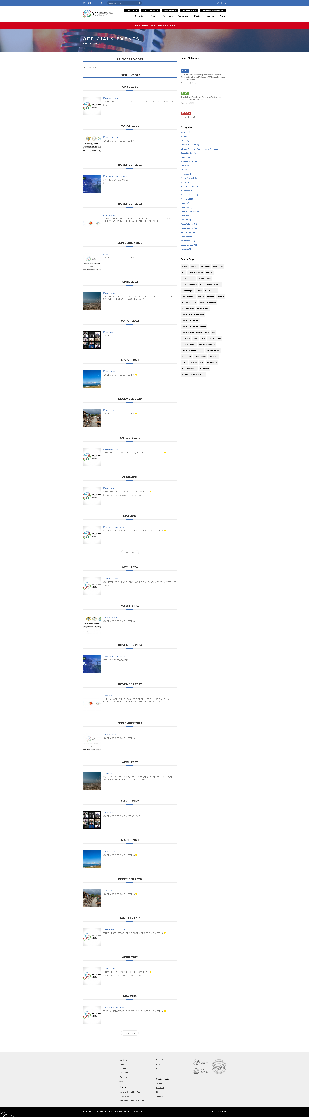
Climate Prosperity (189, 10)
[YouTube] (221, 3)
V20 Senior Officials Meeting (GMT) (121, 336)
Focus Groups (203, 308)
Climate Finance (204, 279)
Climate (209, 273)
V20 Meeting (212, 362)
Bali (183, 273)
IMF (182, 170)
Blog (183, 136)
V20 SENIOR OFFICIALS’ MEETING (119, 141)
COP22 (199, 291)
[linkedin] (224, 3)
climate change (188, 279)
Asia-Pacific (218, 267)
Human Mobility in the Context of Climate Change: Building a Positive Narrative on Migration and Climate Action (136, 220)
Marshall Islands (188, 344)
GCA (84, 3)
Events (122, 1064)
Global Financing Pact (190, 320)
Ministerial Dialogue (207, 344)
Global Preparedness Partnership (195, 332)
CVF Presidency (188, 296)
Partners (184, 220)
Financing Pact (188, 308)
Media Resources (188, 187)
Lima (203, 338)
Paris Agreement (213, 350)
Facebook (160, 1088)
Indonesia (186, 338)
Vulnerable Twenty (189, 368)
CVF (89, 3)
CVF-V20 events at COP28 (115, 180)
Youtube (159, 1096)
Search (139, 3)
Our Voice (185, 216)
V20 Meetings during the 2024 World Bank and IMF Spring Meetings (139, 102)
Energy (201, 296)
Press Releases (187, 224)
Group (183, 166)
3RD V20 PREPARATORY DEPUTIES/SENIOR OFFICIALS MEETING (133, 531)
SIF (102, 3)
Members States (187, 195)
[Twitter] (218, 3)
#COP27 (194, 267)
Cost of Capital (131, 10)
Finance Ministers (189, 302)
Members (185, 191)
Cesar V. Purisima (196, 273)
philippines (186, 356)
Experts (184, 157)
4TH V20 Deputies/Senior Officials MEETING (126, 492)
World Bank (204, 368)
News (183, 203)
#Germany (205, 267)
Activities (184, 132)
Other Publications (188, 211)
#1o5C (95, 3)
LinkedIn (159, 1092)
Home (85, 44)
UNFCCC (193, 362)
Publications (186, 232)
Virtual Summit (162, 1060)
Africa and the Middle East (129, 1092)
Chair (183, 141)
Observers (185, 207)
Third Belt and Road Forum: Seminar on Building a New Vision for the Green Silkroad (201, 98)
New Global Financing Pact (192, 350)
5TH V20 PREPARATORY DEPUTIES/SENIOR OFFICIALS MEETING (133, 453)
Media (183, 182)
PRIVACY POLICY (218, 1112)
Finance (220, 296)
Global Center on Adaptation (193, 314)
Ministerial (185, 199)
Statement (214, 356)
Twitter (159, 1084)
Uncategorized (187, 245)
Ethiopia (210, 296)
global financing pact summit (194, 326)
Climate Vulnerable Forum (210, 284)
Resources (185, 237)
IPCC (195, 338)
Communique (187, 291)
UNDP (184, 362)
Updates (184, 249)
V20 (201, 362)
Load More (130, 553)
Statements (185, 241)
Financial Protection (151, 10)
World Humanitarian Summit (193, 374)
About (121, 1081)
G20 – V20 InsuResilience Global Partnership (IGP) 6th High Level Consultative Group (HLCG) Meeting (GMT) (137, 298)
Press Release (200, 356)
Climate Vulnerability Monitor (213, 10)
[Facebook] (214, 3)
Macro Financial (170, 10)
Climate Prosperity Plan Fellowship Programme (200, 149)
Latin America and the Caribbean (132, 1100)
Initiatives (185, 174)
